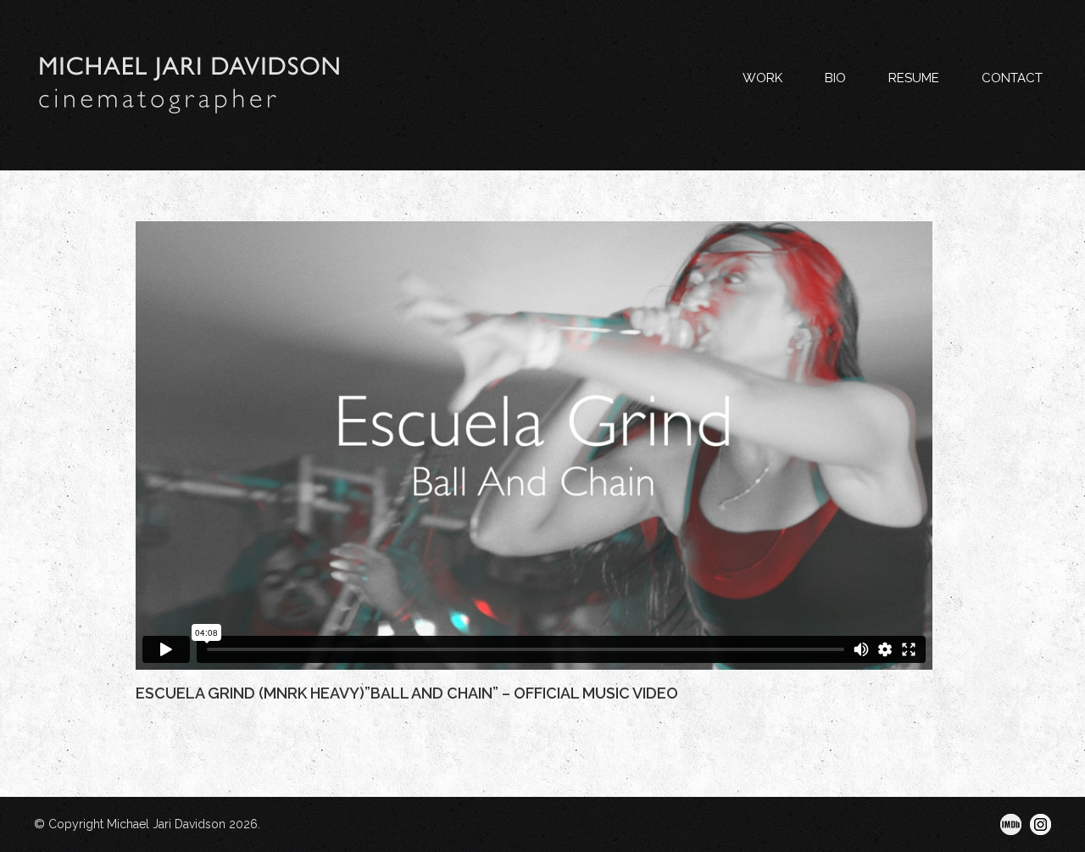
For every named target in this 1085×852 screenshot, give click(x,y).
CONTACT (1012, 78)
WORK (762, 78)
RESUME (913, 78)
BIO (835, 78)
